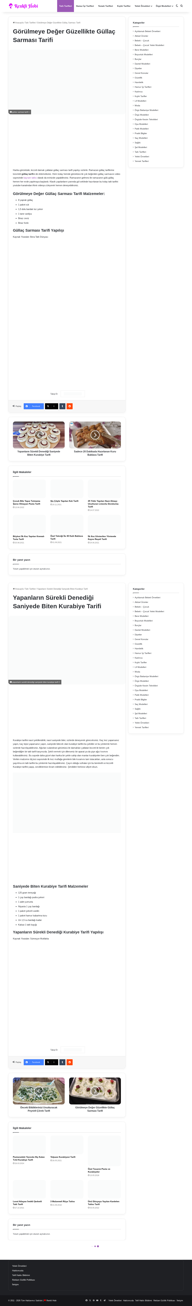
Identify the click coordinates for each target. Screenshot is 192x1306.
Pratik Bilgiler (141, 133)
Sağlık (138, 143)
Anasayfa (19, 23)
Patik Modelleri (142, 129)
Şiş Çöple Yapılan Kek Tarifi (64, 501)
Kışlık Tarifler (123, 6)
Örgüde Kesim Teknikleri (146, 119)
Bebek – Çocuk (142, 41)
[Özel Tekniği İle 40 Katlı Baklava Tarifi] (66, 524)
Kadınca (138, 92)
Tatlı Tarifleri (65, 6)
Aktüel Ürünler (141, 36)
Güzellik (138, 78)
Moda (137, 105)
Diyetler (138, 68)
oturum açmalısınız (41, 569)
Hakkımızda (17, 1270)
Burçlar (138, 59)
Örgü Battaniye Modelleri (146, 110)
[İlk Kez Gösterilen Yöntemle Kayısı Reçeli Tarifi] (104, 524)
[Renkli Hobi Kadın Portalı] (24, 6)
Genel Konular (141, 73)
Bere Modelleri (141, 50)
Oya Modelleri (141, 124)
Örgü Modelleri (163, 6)
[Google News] (73, 394)
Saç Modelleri (141, 138)
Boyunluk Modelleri (144, 54)
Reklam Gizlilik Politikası (23, 1280)
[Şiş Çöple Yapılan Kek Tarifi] (66, 489)
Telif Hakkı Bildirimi (21, 1275)
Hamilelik (139, 82)
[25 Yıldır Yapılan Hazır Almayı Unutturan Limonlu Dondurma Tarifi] (104, 489)
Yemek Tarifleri (105, 6)
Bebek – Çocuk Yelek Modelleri (149, 45)
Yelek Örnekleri (142, 6)
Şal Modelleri (141, 147)
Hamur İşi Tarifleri (85, 6)
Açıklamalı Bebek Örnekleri (147, 31)
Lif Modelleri (140, 101)
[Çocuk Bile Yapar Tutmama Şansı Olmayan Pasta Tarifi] (29, 489)
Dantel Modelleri (142, 64)
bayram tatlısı (30, 177)
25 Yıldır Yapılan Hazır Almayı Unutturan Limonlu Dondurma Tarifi (103, 504)
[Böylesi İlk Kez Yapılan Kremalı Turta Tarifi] (29, 524)
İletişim (15, 1284)
